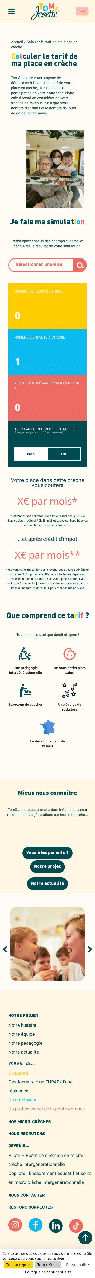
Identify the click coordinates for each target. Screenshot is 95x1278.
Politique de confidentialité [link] (48, 1272)
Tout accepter (18, 1264)
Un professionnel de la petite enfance (46, 1109)
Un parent (18, 1073)
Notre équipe (21, 1034)
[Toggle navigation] (11, 11)
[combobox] (50, 265)
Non (31, 454)
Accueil (17, 42)
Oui (64, 454)
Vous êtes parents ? (47, 853)
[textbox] (50, 265)
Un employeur (22, 1100)
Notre (22, 1025)
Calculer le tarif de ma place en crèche (44, 44)
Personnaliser (78, 1264)
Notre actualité (47, 883)
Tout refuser (48, 1264)
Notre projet (47, 866)
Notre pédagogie (25, 1043)
